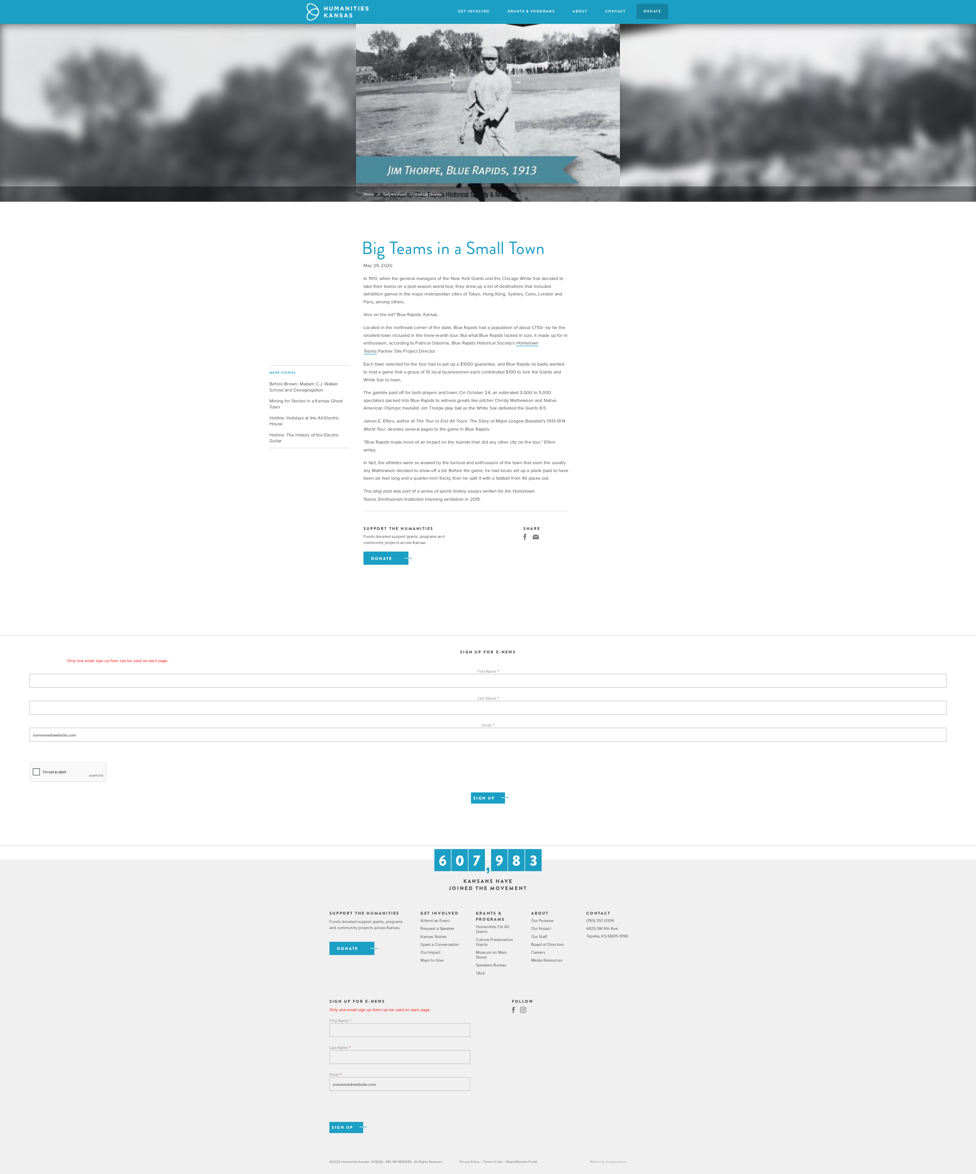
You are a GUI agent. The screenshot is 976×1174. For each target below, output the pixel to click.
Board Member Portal (521, 1162)
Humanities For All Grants (492, 929)
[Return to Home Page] (338, 12)
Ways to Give (432, 960)
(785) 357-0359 (600, 920)
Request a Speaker (437, 928)
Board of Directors (547, 944)
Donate (652, 11)
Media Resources (546, 960)
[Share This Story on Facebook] (524, 536)
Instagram (523, 1009)
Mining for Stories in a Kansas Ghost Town (306, 403)
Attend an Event (435, 920)
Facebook (513, 1009)
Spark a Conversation (439, 944)
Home (368, 194)
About (580, 11)
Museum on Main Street (491, 954)
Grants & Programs (531, 11)
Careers (538, 952)
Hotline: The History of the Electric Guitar (304, 437)
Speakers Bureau (491, 965)
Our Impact (430, 952)
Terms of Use (492, 1162)
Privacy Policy (469, 1162)
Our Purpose (542, 920)
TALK (480, 973)
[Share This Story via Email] (535, 536)
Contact (615, 11)
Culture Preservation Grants (494, 942)
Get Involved (474, 11)
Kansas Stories (428, 194)
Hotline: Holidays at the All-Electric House (304, 420)
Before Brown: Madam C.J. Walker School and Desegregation (303, 386)
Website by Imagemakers (608, 1162)
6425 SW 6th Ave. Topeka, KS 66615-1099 (607, 932)
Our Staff (539, 936)
